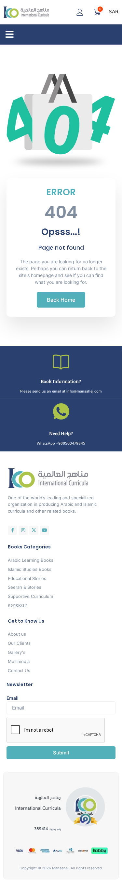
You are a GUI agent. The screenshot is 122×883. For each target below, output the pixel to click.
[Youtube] (44, 530)
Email (13, 698)
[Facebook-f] (12, 530)
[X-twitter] (33, 530)
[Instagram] (23, 530)
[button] (9, 34)
